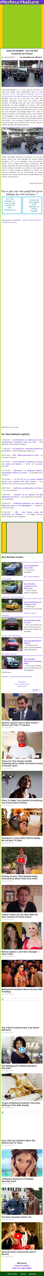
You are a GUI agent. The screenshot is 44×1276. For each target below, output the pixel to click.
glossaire (32, 1274)
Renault (27, 613)
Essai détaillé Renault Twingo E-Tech (33, 603)
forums (23, 1274)
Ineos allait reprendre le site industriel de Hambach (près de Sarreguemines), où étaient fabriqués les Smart (22, 94)
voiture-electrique (17, 597)
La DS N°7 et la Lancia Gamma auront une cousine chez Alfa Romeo (22, 480)
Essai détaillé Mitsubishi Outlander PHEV (33, 661)
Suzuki (3, 636)
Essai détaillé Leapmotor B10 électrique (30, 586)
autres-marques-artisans (32, 220)
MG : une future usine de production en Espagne (22, 513)
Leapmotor (5, 597)
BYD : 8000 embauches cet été (25, 455)
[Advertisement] (22, 26)
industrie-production (9, 222)
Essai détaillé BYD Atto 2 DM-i (31, 567)
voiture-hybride (11, 654)
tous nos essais (21, 1265)
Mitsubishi (5, 676)
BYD (25, 576)
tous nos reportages (21, 1268)
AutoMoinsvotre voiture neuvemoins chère (22, 684)
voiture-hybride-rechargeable (21, 676)
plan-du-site (12, 1274)
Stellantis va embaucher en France (28, 488)
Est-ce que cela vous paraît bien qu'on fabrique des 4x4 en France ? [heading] (22, 193)
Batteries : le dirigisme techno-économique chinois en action (22, 471)
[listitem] (12, 205)
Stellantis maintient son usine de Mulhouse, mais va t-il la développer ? (22, 504)
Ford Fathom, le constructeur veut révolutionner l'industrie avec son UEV (22, 441)
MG (2, 654)
